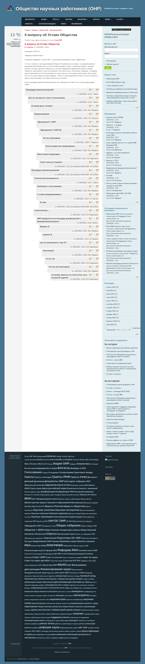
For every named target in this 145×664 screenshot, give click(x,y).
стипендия (45, 631)
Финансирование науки (55, 569)
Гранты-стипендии (42, 477)
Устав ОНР (58, 40)
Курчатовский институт (70, 495)
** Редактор (115, 130)
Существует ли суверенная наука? (119, 363)
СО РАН (64, 554)
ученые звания (63, 631)
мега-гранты (69, 595)
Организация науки (66, 534)
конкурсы (77, 591)
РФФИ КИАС (67, 546)
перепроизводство (66, 614)
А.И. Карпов (115, 157)
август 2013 (111, 301)
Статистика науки (56, 561)
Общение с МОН (34, 529)
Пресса (56, 19)
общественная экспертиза (50, 607)
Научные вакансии (40, 513)
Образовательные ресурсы (82, 521)
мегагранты (81, 595)
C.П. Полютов (116, 165)
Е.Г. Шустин (29, 47)
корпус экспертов (48, 595)
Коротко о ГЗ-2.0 (112, 160)
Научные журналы (58, 513)
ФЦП (69, 565)
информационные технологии (45, 588)
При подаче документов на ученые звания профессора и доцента (122, 415)
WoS (40, 464)
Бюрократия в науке (47, 468)
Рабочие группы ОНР (80, 546)
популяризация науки (34, 620)
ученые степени (76, 631)
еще (137, 202)
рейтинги (82, 624)
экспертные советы (43, 638)
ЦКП (67, 573)
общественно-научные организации (78, 607)
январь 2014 (111, 318)
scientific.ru (59, 460)
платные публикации (32, 617)
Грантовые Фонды (83, 472)
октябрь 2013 (111, 307)
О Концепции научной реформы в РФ (120, 351)
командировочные (90, 588)
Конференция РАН (64, 492)
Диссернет (92, 477)
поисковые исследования (79, 617)
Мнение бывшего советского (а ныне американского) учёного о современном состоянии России (121, 368)
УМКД (44, 565)
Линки (107, 19)
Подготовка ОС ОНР (69, 538)
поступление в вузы (52, 620)
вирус (86, 579)
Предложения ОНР (42, 541)
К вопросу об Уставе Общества (51, 35)
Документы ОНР (54, 481)
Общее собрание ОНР (89, 526)
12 (129, 329)
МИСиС (94, 495)
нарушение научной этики (40, 599)
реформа (35, 628)
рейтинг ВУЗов (47, 623)
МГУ (89, 495)
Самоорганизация (75, 554)
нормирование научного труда (84, 603)
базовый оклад (87, 576)
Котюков (27, 495)
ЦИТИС (62, 573)
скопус (96, 628)
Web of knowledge (92, 460)
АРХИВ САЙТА (111, 37)
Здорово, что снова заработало (118, 153)
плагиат (78, 613)
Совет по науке (90, 557)
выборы (91, 579)
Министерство (86, 499)
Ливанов (83, 495)
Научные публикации (42, 517)
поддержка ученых (60, 617)
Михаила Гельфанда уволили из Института (122, 92)
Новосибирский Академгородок (67, 517)
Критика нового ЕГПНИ (114, 117)
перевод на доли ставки (90, 610)
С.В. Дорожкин (116, 150)
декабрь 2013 (111, 314)
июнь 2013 (110, 294)
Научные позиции (74, 513)
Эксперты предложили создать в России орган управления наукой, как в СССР (122, 97)
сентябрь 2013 (112, 304)
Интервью (90, 485)
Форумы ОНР (43, 30)
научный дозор (38, 603)
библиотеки (43, 579)
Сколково (88, 554)
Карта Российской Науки (116, 419)
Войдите (14, 42)
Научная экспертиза (67, 510)
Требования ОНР (35, 565)
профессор (35, 624)
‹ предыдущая (111, 328)
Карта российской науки (54, 488)
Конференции (48, 492)
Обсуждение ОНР (56, 30)
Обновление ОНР (113, 79)
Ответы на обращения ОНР (85, 534)
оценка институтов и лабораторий (47, 610)
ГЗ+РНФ (109, 176)
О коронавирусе (112, 423)
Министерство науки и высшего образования (47, 502)
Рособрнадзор (47, 554)
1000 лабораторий (39, 456)
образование (31, 606)
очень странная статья (115, 85)
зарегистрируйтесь (13, 43)
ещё (137, 107)
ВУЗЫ (66, 468)
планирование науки (91, 614)
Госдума (45, 472)
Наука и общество (74, 506)
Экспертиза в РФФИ (76, 573)
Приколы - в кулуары (114, 125)
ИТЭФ (67, 485)
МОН (27, 498)
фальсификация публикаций (64, 634)
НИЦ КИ (34, 506)
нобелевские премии (53, 603)
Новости (28, 24)
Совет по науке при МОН (37, 560)
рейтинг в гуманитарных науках (66, 624)
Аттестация (94, 464)
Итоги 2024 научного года (116, 82)
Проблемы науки (68, 541)
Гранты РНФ (61, 476)
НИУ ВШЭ (27, 506)
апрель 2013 (111, 287)
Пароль (107, 53)
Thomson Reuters (79, 460)
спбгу (38, 631)
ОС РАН (69, 521)
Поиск (63, 24)
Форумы (68, 19)
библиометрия (31, 579)
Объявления (76, 24)
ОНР (51, 520)
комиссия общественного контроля (40, 591)
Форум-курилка (77, 569)
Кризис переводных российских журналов (122, 348)
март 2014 (110, 324)
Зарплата (50, 485)
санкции (91, 628)
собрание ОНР (29, 631)
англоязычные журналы (46, 576)
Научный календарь (47, 24)
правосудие (64, 620)
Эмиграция (88, 573)
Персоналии (50, 538)
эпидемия (54, 638)
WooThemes (22, 659)
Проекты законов (86, 541)
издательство (74, 585)
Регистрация (111, 61)
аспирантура (61, 576)
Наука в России (54, 506)
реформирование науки (68, 628)
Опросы (96, 19)
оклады (27, 610)
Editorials (51, 456)
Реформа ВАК (51, 550)
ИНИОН (60, 485)
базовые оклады (74, 576)
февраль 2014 (112, 321)
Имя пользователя (111, 47)
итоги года (64, 588)
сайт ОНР (82, 627)
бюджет (79, 579)
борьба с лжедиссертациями (63, 579)
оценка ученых (73, 610)
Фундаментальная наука (35, 573)
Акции (43, 19)
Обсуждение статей (49, 526)
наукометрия (57, 599)
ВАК (60, 468)
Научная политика (44, 510)
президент (73, 620)
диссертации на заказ (79, 582)
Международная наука (47, 499)
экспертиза (30, 638)
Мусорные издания (91, 503)
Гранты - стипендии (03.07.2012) (118, 391)
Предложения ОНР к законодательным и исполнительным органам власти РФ (122, 444)
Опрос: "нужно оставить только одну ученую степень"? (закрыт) (120, 432)
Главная (27, 30)
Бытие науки (30, 468)
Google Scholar (61, 456)
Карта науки (36, 488)
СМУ (59, 554)
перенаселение (39, 614)
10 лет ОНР (28, 456)
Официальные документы (34, 538)
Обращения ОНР (32, 526)
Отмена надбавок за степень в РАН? (120, 440)
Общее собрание (68, 525)
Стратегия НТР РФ (71, 561)
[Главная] (11, 8)
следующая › (136, 328)
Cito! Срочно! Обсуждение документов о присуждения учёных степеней (121, 355)
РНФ (50, 545)
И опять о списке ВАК (114, 360)
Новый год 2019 (42, 521)
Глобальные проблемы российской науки (122, 89)
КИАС (27, 488)
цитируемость (84, 634)
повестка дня (45, 617)
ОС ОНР (60, 520)
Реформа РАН (68, 550)
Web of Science (31, 464)
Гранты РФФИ (78, 477)
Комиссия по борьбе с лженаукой (82, 488)
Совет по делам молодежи (72, 557)
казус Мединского (75, 588)
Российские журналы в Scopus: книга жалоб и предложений (120, 427)
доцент (41, 585)
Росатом (27, 554)
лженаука (60, 595)
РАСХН (33, 546)
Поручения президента (89, 538)
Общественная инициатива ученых (62, 530)
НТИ (39, 506)
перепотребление (52, 614)
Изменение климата (77, 485)
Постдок (28, 541)
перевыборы (29, 614)
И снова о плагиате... (114, 374)
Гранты (29, 476)
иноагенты (83, 585)
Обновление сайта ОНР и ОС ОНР (118, 193)
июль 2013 (110, 297)
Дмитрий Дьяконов (34, 481)
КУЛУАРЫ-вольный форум (116, 34)
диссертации (61, 582)
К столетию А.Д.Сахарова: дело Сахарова (46, 495)
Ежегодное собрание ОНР (77, 481)
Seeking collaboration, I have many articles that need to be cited (122, 102)
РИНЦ (43, 546)
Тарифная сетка (86, 561)
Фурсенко (50, 573)
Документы (30, 19)
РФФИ (58, 545)
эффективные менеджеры (68, 638)
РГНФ (38, 546)
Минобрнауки (77, 503)
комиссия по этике (64, 591)
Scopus (68, 459)
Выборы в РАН (78, 468)
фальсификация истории (41, 634)
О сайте (119, 19)
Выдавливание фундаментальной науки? (121, 168)
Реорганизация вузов (34, 550)
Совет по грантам (54, 557)
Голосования (32, 472)
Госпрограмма (66, 472)
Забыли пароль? (113, 64)
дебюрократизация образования (39, 582)
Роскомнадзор (36, 554)
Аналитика (81, 19)
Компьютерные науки (32, 492)
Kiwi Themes (34, 659)
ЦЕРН (57, 573)
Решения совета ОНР (87, 550)
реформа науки (49, 627)
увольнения (53, 631)
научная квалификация (74, 599)
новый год (65, 603)
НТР (42, 506)
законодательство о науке (57, 585)
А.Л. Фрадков (116, 122)
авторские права (30, 576)
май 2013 (110, 290)
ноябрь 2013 (111, 311)
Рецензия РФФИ (112, 403)
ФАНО (62, 564)
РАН (27, 545)
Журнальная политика (34, 485)
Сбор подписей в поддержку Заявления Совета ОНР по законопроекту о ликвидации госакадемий (121, 409)
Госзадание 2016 (112, 437)
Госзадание (53, 472)
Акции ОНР (61, 463)
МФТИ (34, 499)
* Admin (15, 39)
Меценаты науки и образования (69, 499)
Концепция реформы (84, 492)
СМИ (55, 554)
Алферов (73, 464)
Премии (55, 541)
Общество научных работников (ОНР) (58, 8)
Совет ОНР (38, 557)
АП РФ (45, 464)
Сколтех (28, 557)
